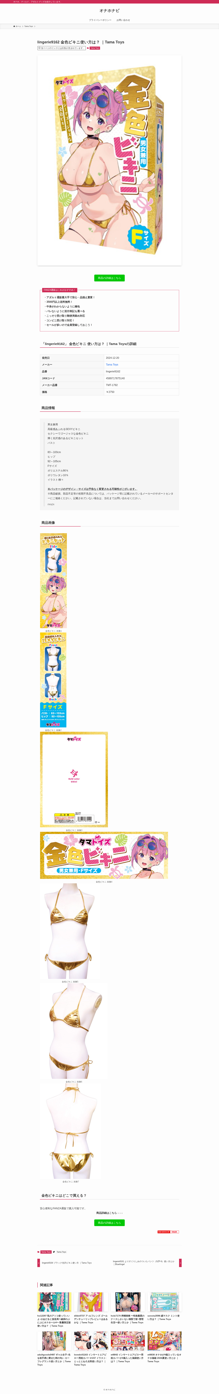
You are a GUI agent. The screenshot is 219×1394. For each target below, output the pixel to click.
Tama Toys (95, 48)
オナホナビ (110, 10)
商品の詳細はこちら (109, 278)
